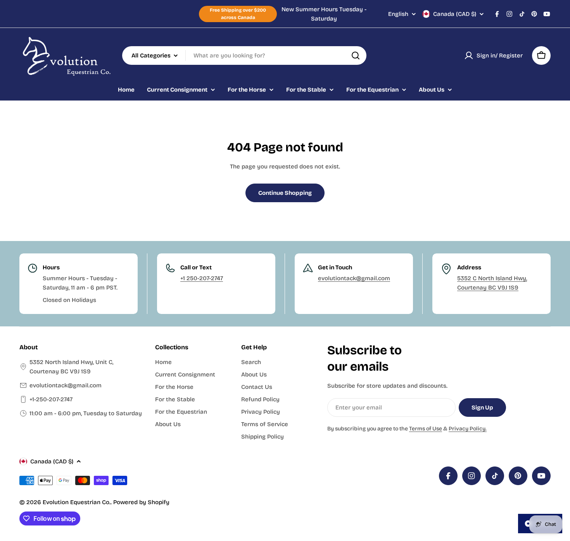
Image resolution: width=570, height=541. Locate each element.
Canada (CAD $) (454, 13)
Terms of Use (425, 428)
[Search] (355, 55)
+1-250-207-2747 (51, 399)
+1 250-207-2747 (201, 278)
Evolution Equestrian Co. (77, 502)
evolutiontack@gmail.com (354, 278)
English (398, 14)
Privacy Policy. (468, 428)
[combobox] (244, 55)
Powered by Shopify (141, 502)
